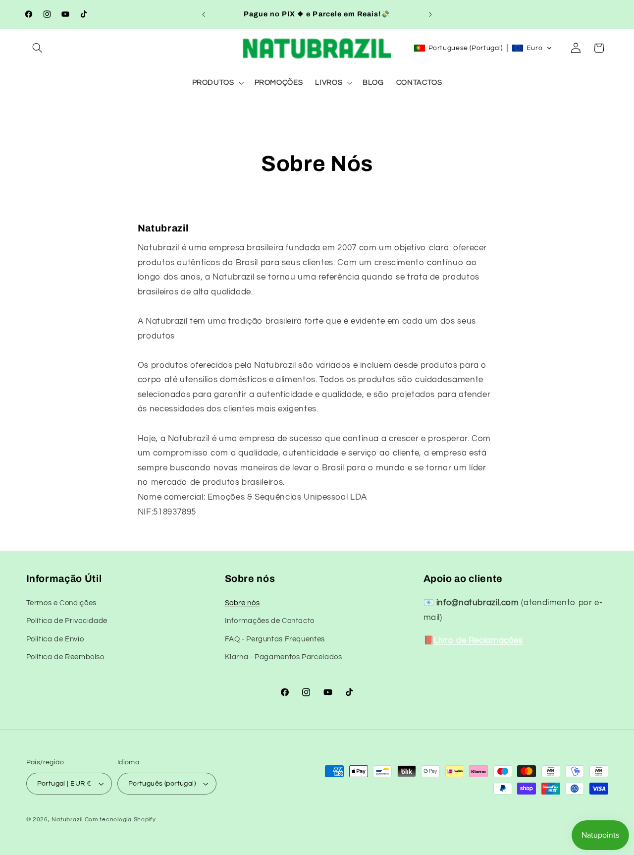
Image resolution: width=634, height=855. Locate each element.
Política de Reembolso (65, 657)
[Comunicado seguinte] (430, 14)
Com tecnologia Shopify (120, 819)
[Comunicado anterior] (203, 14)
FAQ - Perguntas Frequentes (275, 638)
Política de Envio (55, 638)
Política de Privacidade (67, 621)
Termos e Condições (61, 602)
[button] (37, 48)
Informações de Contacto (270, 621)
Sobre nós (242, 602)
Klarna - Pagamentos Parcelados (283, 657)
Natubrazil (67, 819)
